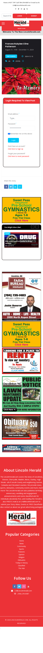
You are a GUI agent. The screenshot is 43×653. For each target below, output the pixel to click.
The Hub (21, 568)
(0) (9, 61)
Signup (34, 16)
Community (21, 546)
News (21, 543)
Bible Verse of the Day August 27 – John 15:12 (21, 250)
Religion (10, 234)
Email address (13, 114)
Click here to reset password (18, 156)
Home (21, 541)
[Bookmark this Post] (23, 61)
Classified (21, 565)
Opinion (21, 554)
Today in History (21, 563)
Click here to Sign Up (15, 149)
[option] (23, 244)
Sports (21, 549)
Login (19, 16)
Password (12, 124)
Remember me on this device (21, 134)
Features (21, 552)
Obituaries (11, 56)
